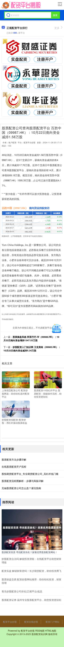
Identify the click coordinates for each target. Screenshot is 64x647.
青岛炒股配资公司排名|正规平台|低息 (22, 591)
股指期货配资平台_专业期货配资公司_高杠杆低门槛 (30, 473)
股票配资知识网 (40, 634)
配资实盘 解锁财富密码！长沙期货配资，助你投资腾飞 (31, 570)
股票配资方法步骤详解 (14, 459)
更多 (57, 28)
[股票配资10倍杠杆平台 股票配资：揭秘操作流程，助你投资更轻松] (48, 379)
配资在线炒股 (31, 621)
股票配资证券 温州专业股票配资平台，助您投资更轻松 (31, 600)
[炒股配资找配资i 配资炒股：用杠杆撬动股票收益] (16, 408)
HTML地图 (50, 630)
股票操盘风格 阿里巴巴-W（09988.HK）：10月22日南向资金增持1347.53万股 (31, 338)
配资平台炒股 (10, 621)
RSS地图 (39, 630)
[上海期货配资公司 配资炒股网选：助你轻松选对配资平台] (16, 379)
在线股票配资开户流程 (14, 466)
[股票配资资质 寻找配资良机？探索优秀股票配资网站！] (32, 529)
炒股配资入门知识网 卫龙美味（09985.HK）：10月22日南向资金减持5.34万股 (32, 348)
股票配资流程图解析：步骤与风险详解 (22, 481)
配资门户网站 (52, 621)
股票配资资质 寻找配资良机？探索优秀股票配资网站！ (29, 552)
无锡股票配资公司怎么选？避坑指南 (21, 488)
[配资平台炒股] (21, 5)
